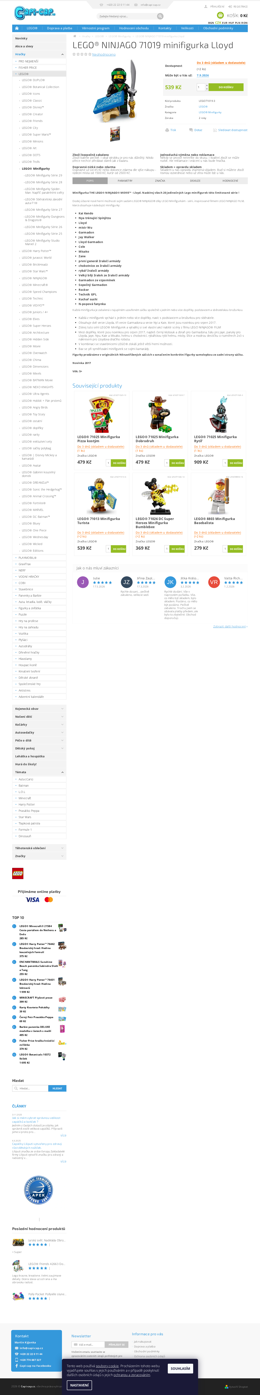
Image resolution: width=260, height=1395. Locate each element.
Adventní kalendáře (31, 697)
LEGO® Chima (31, 360)
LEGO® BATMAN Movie (37, 380)
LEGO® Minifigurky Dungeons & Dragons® (45, 218)
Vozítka (23, 633)
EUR (225, 23)
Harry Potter (27, 804)
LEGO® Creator (32, 114)
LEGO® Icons (31, 94)
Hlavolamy (25, 659)
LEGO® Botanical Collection (40, 87)
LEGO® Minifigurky (36, 168)
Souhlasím (180, 1368)
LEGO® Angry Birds (35, 407)
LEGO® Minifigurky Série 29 (43, 175)
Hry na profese (28, 621)
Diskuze (195, 180)
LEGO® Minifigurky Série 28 (43, 182)
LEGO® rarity (31, 434)
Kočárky (21, 724)
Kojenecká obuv (26, 709)
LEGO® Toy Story (33, 414)
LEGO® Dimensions (35, 366)
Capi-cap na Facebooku (35, 1366)
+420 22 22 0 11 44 (31, 1354)
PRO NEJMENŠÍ (29, 61)
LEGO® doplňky (32, 428)
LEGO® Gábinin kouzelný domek (38, 474)
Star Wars (25, 817)
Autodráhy (25, 646)
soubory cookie (107, 1366)
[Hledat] (160, 16)
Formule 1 (25, 830)
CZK (218, 23)
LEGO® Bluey (31, 523)
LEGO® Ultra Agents (35, 394)
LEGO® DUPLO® (33, 80)
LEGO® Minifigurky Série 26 (43, 227)
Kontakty (164, 28)
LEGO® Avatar (31, 465)
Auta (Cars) (26, 779)
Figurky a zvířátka (30, 608)
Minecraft (25, 798)
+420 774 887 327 (30, 1360)
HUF (231, 23)
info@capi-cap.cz (31, 1348)
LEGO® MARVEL (33, 510)
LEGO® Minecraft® (35, 285)
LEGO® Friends (32, 121)
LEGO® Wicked (32, 544)
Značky (20, 856)
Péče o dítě (23, 740)
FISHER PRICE (28, 67)
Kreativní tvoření (29, 671)
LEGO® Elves (31, 319)
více (63, 1135)
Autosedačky (24, 732)
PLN (237, 23)
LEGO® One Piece (34, 530)
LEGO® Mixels (31, 373)
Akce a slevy (24, 46)
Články (19, 1106)
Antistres (25, 690)
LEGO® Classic (32, 100)
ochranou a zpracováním (132, 1375)
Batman (24, 785)
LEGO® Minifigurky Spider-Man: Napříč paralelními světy (44, 190)
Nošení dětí (23, 717)
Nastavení (79, 1385)
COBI (22, 583)
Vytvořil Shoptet (238, 1386)
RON (244, 23)
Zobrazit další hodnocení (229, 626)
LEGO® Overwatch (34, 353)
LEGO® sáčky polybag (36, 448)
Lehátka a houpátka (30, 756)
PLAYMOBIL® (28, 558)
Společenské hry (30, 684)
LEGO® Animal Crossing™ (39, 496)
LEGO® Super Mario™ (36, 134)
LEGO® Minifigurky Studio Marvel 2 (42, 242)
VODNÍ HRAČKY (29, 577)
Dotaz (198, 130)
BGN (211, 23)
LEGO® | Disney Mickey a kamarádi (39, 457)
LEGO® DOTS (31, 155)
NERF (22, 570)
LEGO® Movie (31, 346)
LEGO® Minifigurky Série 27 (43, 210)
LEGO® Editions (32, 551)
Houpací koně (28, 665)
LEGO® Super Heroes (36, 326)
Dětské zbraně (28, 678)
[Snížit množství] (207, 89)
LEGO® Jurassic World (36, 257)
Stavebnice (26, 589)
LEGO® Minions (32, 141)
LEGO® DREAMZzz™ (35, 482)
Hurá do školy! (26, 764)
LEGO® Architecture (35, 332)
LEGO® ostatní (32, 421)
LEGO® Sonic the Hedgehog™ (42, 489)
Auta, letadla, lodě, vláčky (35, 602)
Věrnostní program (95, 28)
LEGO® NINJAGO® (34, 278)
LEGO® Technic (32, 298)
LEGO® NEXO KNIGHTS (38, 387)
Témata (20, 772)
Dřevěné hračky (29, 652)
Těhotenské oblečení (30, 848)
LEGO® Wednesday (35, 537)
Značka (160, 180)
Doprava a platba (59, 28)
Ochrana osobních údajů (149, 1356)
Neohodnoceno (104, 54)
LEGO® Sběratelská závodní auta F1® (43, 201)
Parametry (125, 180)
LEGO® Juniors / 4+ (35, 312)
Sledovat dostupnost (231, 130)
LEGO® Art (29, 148)
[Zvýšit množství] (207, 85)
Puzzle (23, 614)
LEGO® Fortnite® (34, 503)
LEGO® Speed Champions (39, 292)
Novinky (21, 38)
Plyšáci (23, 640)
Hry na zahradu (28, 627)
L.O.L (22, 792)
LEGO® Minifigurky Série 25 (43, 234)
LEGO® (32, 28)
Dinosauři (25, 836)
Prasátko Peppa (29, 811)
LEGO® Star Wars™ (35, 271)
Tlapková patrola (29, 823)
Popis (90, 180)
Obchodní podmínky (218, 28)
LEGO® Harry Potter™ (36, 251)
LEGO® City (30, 128)
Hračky (20, 54)
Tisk (173, 130)
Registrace (241, 6)
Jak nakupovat (142, 1341)
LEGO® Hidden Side (35, 339)
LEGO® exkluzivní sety (37, 441)
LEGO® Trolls (31, 162)
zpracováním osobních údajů (88, 1355)
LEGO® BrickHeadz (35, 264)
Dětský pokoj (25, 748)
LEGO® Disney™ (33, 107)
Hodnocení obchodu (134, 28)
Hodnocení (230, 180)
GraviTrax (25, 564)
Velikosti (187, 28)
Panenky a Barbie (30, 595)
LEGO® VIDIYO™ (33, 305)
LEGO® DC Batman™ (36, 517)
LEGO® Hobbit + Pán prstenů (41, 401)
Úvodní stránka (17, 28)
